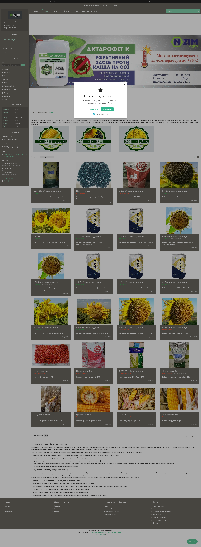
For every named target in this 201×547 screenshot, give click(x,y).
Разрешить (107, 109)
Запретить (93, 109)
